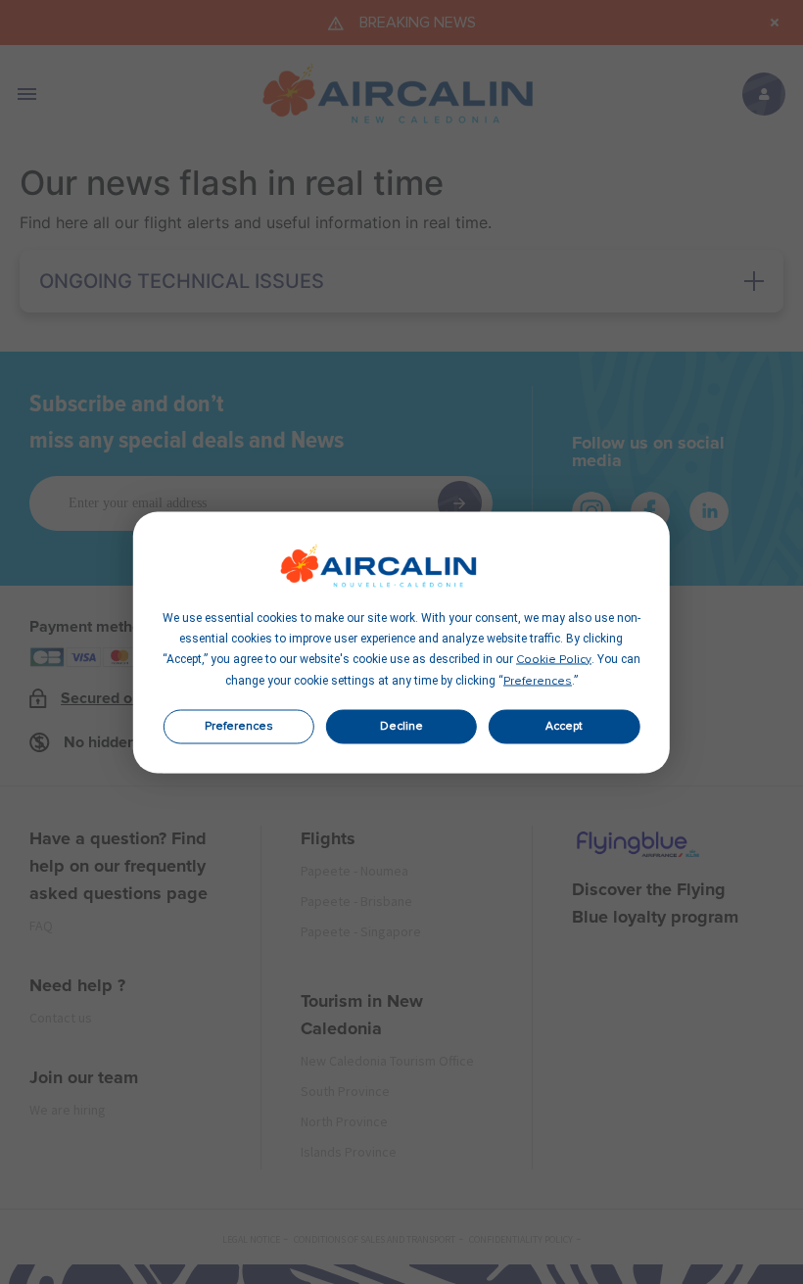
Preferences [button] (537, 681)
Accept (564, 727)
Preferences (239, 727)
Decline (401, 727)
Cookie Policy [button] (553, 659)
